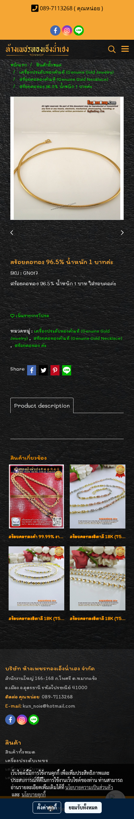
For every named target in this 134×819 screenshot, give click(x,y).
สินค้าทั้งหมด (20, 751)
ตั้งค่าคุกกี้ (47, 807)
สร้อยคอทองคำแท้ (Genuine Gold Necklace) (77, 338)
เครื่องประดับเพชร (26, 760)
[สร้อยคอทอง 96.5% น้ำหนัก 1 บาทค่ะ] (67, 158)
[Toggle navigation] (125, 49)
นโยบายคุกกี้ (34, 794)
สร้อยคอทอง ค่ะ (30, 345)
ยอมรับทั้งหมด (83, 807)
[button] (109, 49)
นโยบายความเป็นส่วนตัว (89, 787)
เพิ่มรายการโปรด (31, 315)
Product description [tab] (42, 405)
